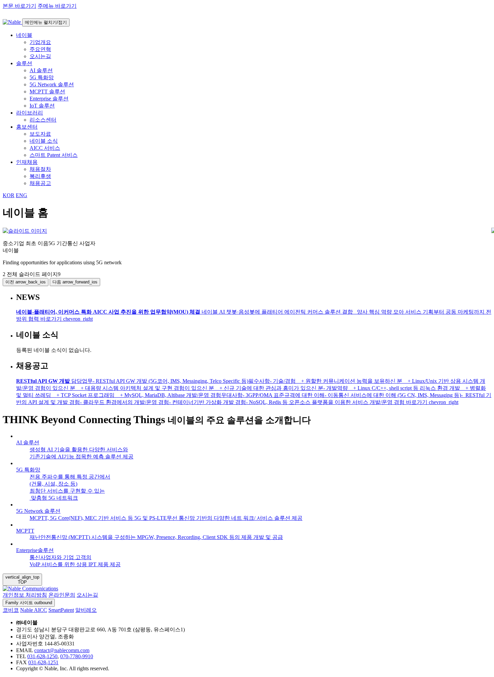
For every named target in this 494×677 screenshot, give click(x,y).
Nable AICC (33, 610)
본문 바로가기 (19, 6)
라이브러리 (29, 113)
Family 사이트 (28, 602)
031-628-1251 (43, 662)
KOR (8, 195)
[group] (247, 231)
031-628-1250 (42, 656)
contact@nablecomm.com (61, 650)
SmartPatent (61, 610)
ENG (21, 195)
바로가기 (66, 319)
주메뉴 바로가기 (57, 6)
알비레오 (86, 610)
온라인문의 (61, 595)
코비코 (11, 610)
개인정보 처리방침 (25, 595)
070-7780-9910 (76, 656)
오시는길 (87, 595)
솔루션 (24, 63)
